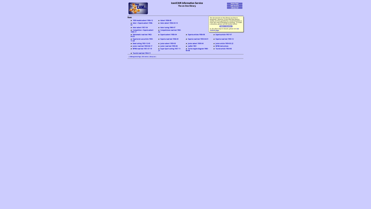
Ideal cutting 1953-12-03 (141, 43)
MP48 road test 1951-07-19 (142, 49)
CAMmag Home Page (135, 56)
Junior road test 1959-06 (169, 46)
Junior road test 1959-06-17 (142, 46)
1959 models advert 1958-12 (143, 20)
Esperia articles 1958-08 (196, 35)
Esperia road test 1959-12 (225, 39)
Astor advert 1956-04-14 (169, 23)
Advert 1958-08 (165, 20)
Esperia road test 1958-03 (169, 39)
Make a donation (226, 26)
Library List (234, 8)
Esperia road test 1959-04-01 (198, 39)
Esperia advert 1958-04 (168, 35)
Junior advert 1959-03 (168, 43)
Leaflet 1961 (192, 46)
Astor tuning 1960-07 (167, 27)
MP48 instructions (222, 46)
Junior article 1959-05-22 (224, 43)
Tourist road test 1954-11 (142, 53)
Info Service (235, 6)
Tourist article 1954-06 (224, 49)
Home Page (235, 4)
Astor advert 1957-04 (140, 27)
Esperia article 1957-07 (224, 35)
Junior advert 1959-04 (195, 43)
